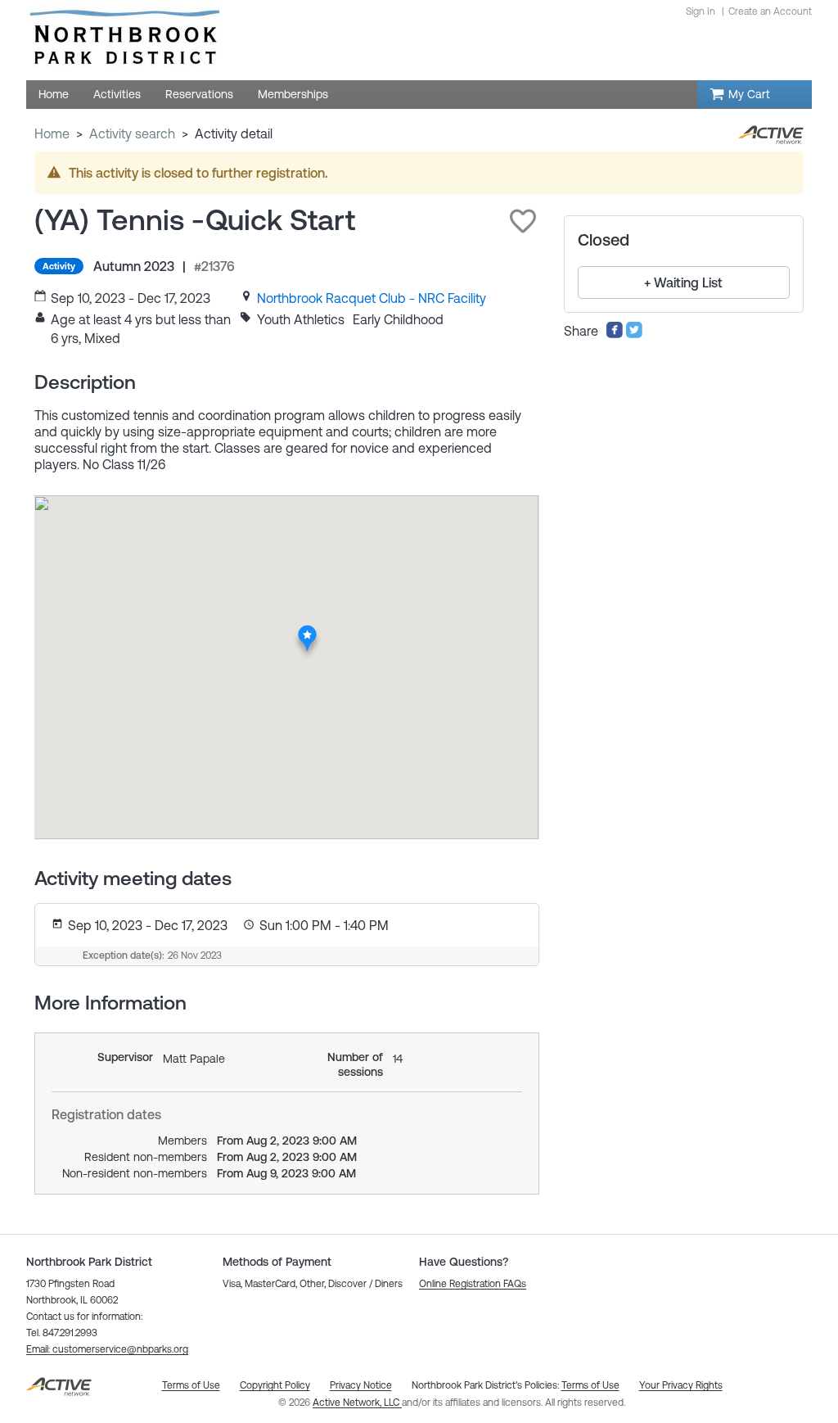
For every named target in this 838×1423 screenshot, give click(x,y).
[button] (523, 221)
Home (52, 133)
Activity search (132, 133)
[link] (371, 298)
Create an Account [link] (770, 11)
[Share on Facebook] (614, 334)
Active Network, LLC (357, 1402)
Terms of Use (590, 1385)
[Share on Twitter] (634, 334)
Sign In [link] (700, 11)
